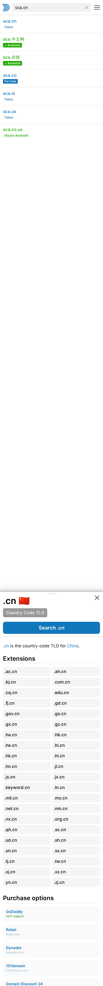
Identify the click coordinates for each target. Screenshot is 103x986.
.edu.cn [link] (61, 692)
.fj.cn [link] (9, 703)
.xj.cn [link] (9, 871)
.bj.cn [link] (10, 682)
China (72, 645)
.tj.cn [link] (9, 861)
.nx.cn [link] (10, 819)
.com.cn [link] (62, 682)
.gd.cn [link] (60, 703)
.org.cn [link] (61, 819)
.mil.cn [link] (11, 797)
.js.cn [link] (9, 776)
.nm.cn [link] (61, 808)
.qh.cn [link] (10, 829)
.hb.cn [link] (60, 734)
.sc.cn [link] (60, 829)
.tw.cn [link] (60, 861)
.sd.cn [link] (10, 840)
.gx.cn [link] (10, 724)
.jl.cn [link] (58, 766)
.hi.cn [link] (59, 745)
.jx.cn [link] (59, 776)
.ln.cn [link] (59, 787)
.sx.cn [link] (60, 850)
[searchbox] (51, 7)
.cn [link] (9, 600)
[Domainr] (6, 7)
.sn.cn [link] (10, 850)
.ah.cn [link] (60, 671)
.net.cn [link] (11, 808)
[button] (51, 628)
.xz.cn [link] (60, 871)
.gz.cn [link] (60, 724)
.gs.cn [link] (60, 713)
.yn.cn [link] (10, 882)
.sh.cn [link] (60, 840)
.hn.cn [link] (10, 766)
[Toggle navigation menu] (97, 8)
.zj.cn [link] (59, 882)
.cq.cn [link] (10, 692)
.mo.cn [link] (61, 797)
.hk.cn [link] (10, 755)
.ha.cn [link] (10, 734)
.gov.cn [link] (12, 713)
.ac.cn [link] (10, 671)
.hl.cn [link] (59, 755)
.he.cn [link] (10, 745)
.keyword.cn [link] (17, 787)
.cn (6, 645)
